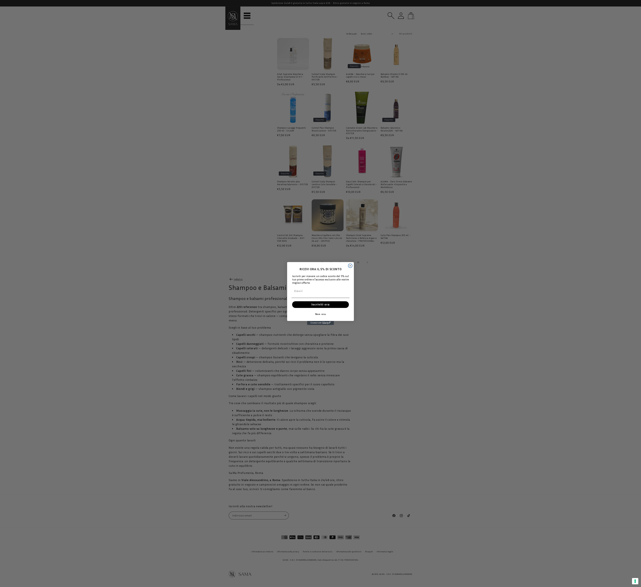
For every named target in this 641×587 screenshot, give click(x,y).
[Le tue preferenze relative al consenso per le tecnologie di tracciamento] (635, 581)
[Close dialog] (350, 266)
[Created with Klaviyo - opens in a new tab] (320, 323)
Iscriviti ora (320, 304)
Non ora (320, 314)
